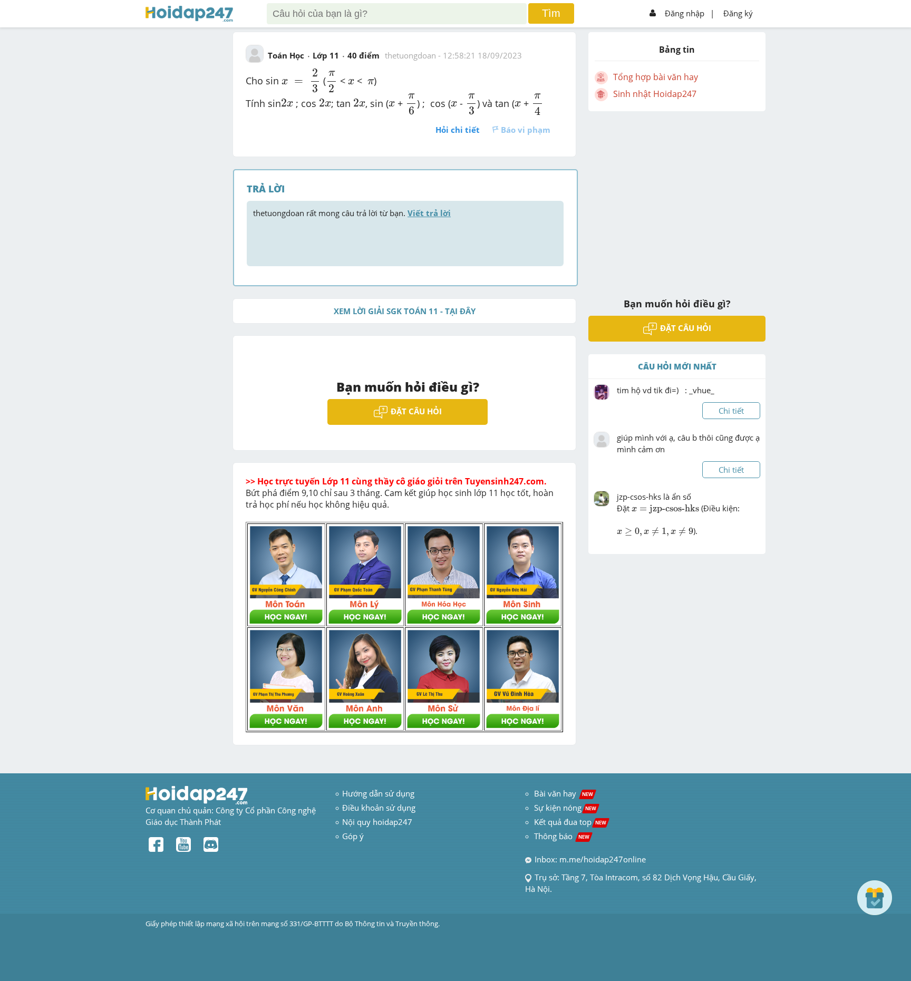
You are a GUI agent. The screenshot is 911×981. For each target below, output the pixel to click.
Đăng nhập (684, 13)
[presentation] (285, 82)
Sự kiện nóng (565, 807)
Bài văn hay (562, 793)
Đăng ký (738, 13)
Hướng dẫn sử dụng (378, 793)
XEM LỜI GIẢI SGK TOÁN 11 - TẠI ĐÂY (405, 311)
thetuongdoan (410, 55)
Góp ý (353, 836)
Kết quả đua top (570, 822)
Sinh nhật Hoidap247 (654, 94)
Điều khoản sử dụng (378, 807)
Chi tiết (731, 410)
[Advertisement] (676, 197)
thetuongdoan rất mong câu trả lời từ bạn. (352, 213)
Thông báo (561, 836)
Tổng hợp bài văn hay (655, 77)
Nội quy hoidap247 (377, 822)
